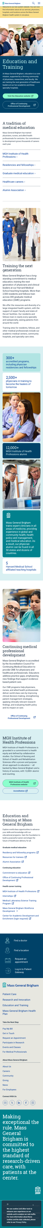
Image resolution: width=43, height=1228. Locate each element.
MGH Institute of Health (15, 155)
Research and (16, 999)
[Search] (33, 3)
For (9, 1089)
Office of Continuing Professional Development (19, 105)
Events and (12, 1047)
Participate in (13, 1042)
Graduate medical (18, 173)
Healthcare (13, 181)
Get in (8, 1033)
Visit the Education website (19, 96)
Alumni (13, 190)
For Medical (15, 1052)
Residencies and (18, 164)
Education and (15, 1005)
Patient (9, 994)
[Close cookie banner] (33, 1205)
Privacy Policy (21, 1222)
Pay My (8, 1028)
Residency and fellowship (19, 852)
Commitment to (15, 873)
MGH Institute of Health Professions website (19, 783)
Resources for (13, 857)
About (7, 1066)
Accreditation (19, 791)
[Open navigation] (39, 3)
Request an (14, 1038)
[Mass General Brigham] (11, 3)
